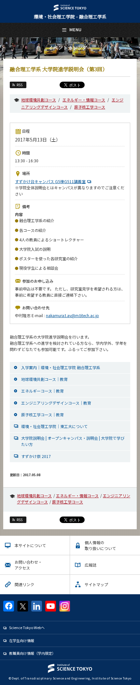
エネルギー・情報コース (84, 99)
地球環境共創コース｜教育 (44, 379)
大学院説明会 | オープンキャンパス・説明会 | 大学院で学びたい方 (72, 441)
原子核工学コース (89, 107)
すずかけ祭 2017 (36, 456)
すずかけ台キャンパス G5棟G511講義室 (50, 181)
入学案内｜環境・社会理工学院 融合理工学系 (60, 367)
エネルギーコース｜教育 (42, 391)
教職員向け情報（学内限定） (32, 653)
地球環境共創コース (38, 99)
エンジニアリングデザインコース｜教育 (56, 403)
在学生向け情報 (21, 640)
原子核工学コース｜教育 (42, 414)
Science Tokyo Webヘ (27, 627)
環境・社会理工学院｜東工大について (54, 426)
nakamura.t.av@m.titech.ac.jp (72, 315)
